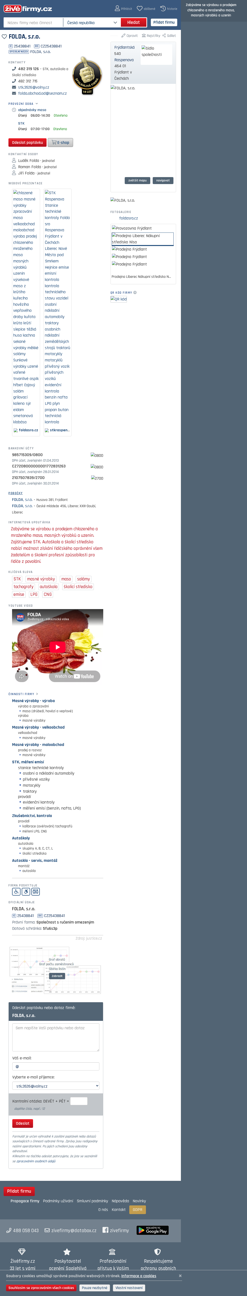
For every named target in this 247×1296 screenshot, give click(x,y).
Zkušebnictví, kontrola (32, 815)
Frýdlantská (124, 47)
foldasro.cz (128, 218)
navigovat (163, 180)
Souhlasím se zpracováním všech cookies (41, 1287)
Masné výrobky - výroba (33, 701)
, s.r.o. (22, 499)
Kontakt (119, 1209)
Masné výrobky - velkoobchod (38, 727)
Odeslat (22, 1123)
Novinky (139, 1201)
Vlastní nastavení (129, 1287)
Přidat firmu (164, 22)
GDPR (137, 1209)
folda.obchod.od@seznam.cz (42, 93)
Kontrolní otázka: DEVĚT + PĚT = (41, 1101)
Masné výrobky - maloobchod (38, 744)
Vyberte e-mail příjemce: (33, 1077)
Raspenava (124, 60)
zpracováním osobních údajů (35, 1161)
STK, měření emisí (28, 762)
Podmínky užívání (58, 1201)
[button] (123, 8)
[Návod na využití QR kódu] (136, 293)
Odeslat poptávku (27, 142)
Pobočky (15, 493)
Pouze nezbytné (94, 1287)
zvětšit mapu (137, 180)
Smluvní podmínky (92, 1201)
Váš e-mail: (21, 1058)
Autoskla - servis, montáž (34, 860)
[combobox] (33, 22)
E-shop (62, 142)
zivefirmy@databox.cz (73, 1231)
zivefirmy (119, 1231)
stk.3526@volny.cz (33, 87)
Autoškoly (21, 838)
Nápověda (120, 1201)
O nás (103, 1209)
